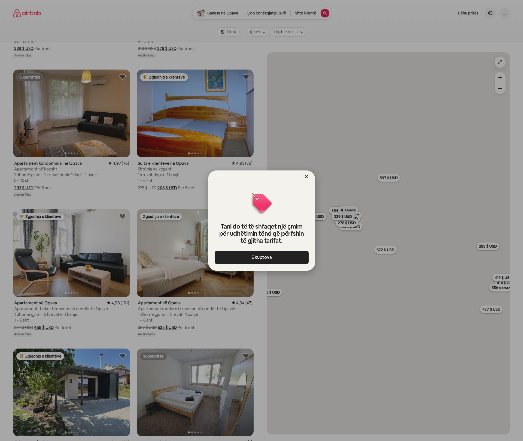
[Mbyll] (306, 177)
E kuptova (261, 257)
